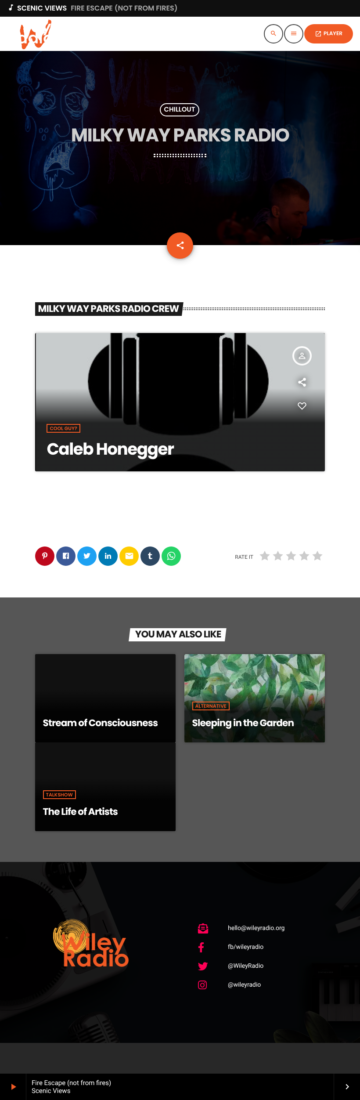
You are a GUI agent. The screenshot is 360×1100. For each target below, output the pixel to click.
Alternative (211, 705)
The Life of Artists (80, 811)
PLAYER (328, 33)
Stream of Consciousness (100, 723)
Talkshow (59, 794)
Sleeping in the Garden (243, 723)
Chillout (179, 110)
